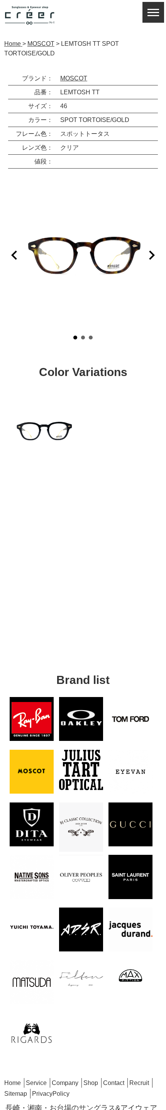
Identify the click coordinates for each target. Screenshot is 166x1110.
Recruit (139, 1083)
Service (36, 1083)
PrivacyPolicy (50, 1093)
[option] (44, 431)
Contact (113, 1083)
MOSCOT (73, 78)
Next (152, 255)
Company (65, 1083)
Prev (14, 255)
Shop (90, 1083)
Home (12, 1083)
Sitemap (15, 1093)
